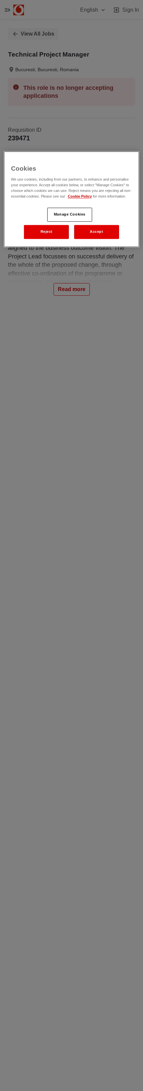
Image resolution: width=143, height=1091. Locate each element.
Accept (96, 232)
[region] (72, 199)
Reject (47, 232)
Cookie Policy (80, 196)
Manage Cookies (69, 214)
